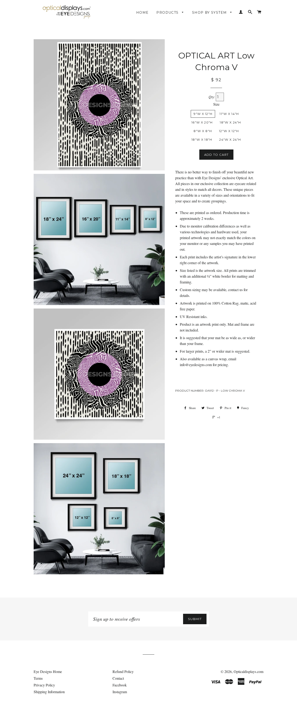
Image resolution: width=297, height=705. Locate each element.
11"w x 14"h (229, 114)
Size (216, 104)
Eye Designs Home (48, 671)
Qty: (212, 96)
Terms (38, 678)
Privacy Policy (44, 684)
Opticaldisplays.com (248, 671)
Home (142, 12)
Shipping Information (49, 691)
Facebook (120, 684)
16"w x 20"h (202, 122)
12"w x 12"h (229, 131)
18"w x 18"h (201, 139)
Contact (118, 678)
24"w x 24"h (230, 139)
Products (168, 12)
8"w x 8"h (203, 131)
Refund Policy (123, 671)
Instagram (120, 691)
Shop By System (210, 12)
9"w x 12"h (203, 114)
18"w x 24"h (230, 122)
